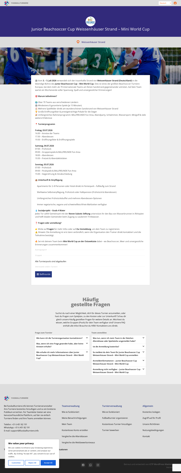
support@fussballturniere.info (25, 430)
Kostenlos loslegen (151, 412)
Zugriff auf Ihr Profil (152, 418)
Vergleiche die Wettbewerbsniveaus (78, 442)
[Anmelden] (174, 3)
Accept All (48, 463)
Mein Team (67, 424)
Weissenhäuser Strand (93, 42)
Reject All (32, 463)
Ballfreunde (45, 274)
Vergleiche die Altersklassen (75, 436)
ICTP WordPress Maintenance (163, 464)
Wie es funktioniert (70, 412)
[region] (32, 453)
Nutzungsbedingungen (153, 430)
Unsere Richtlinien (151, 424)
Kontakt (146, 436)
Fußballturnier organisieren (115, 418)
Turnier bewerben (110, 430)
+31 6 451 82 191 (19, 424)
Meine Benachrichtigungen (74, 418)
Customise (16, 463)
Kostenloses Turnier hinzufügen (117, 424)
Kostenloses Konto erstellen (75, 430)
